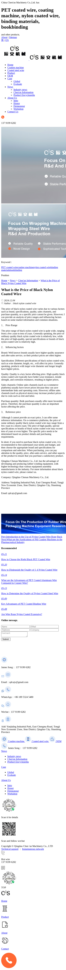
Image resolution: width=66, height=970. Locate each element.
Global (17, 81)
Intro (16, 100)
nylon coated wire (42, 267)
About (4, 37)
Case (9, 78)
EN (7, 40)
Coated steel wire (15, 70)
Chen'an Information (23, 92)
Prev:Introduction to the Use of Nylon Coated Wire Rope (28, 536)
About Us (12, 98)
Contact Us (12, 111)
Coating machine (15, 67)
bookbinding (16, 270)
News (10, 87)
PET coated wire (9, 267)
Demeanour (19, 106)
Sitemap (13, 37)
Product (11, 73)
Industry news (20, 89)
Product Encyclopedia (24, 95)
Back (59, 536)
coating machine (25, 267)
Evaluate (18, 84)
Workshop (18, 109)
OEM (10, 75)
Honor (17, 103)
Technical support (9, 849)
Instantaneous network (33, 849)
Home (10, 64)
